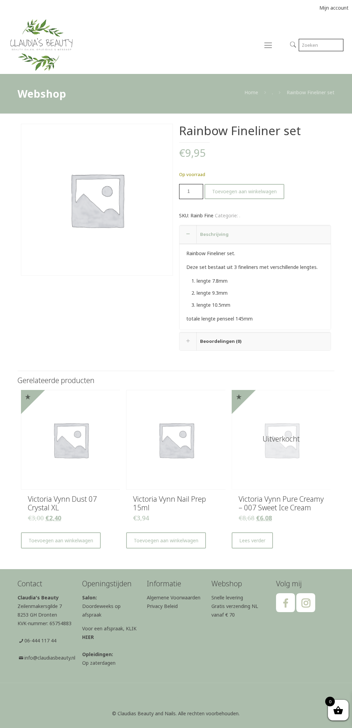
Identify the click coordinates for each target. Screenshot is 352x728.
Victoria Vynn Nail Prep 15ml (169, 503)
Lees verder (252, 540)
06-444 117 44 (40, 640)
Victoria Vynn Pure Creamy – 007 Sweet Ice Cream (281, 503)
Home (251, 92)
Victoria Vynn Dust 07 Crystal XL (62, 503)
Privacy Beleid (162, 606)
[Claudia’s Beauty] (41, 44)
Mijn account (334, 7)
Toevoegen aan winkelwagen (244, 191)
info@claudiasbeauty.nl (49, 657)
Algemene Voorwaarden (173, 597)
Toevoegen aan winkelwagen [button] (61, 540)
